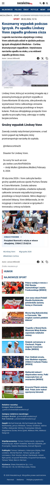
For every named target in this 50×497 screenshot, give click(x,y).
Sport (16, 15)
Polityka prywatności (35, 479)
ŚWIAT (26, 10)
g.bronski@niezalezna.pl (27, 416)
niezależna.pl (6, 15)
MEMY (43, 10)
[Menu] (3, 3)
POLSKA (18, 10)
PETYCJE (34, 10)
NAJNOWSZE (7, 10)
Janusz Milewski (13, 58)
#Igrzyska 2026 (25, 251)
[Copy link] (47, 58)
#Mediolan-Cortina (11, 256)
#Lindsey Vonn (9, 251)
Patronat (10, 479)
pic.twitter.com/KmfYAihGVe (17, 163)
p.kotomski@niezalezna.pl (25, 419)
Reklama (20, 479)
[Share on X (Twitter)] (42, 58)
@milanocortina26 (12, 146)
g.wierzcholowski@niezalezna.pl (15, 409)
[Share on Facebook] (38, 58)
